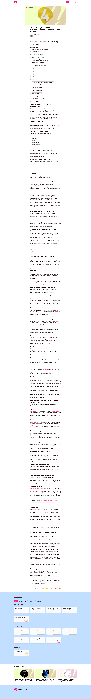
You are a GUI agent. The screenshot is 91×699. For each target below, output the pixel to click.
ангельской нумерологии (36, 422)
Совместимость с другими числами (39, 65)
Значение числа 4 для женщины (38, 57)
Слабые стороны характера (37, 54)
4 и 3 (33, 70)
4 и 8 (33, 77)
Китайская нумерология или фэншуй (39, 88)
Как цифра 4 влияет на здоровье (38, 62)
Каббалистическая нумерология (38, 93)
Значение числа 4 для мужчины (38, 59)
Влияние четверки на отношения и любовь (40, 63)
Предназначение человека (40, 393)
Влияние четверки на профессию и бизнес (40, 60)
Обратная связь (56, 689)
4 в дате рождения (35, 101)
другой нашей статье (36, 251)
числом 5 (50, 340)
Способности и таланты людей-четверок (40, 55)
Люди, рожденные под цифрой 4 (36, 488)
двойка (56, 310)
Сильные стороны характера (37, 52)
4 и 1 (33, 66)
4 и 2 (33, 68)
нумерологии (33, 108)
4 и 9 (33, 79)
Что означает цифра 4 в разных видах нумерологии (42, 82)
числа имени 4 (34, 509)
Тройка (57, 321)
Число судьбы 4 (35, 95)
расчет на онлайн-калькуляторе (48, 581)
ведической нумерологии (41, 434)
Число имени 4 (35, 96)
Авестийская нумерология (37, 90)
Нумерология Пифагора (36, 84)
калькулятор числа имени (45, 525)
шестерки (42, 350)
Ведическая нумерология (37, 87)
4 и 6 (33, 74)
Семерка (38, 361)
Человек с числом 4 (36, 51)
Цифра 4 (34, 537)
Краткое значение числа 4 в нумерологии (40, 49)
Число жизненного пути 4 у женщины (39, 98)
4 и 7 (33, 76)
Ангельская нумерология (37, 85)
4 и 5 (33, 73)
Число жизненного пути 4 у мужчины (39, 99)
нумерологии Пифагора (54, 411)
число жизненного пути (40, 534)
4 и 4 (33, 71)
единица (36, 300)
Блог (40, 689)
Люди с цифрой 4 (33, 411)
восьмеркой (46, 369)
